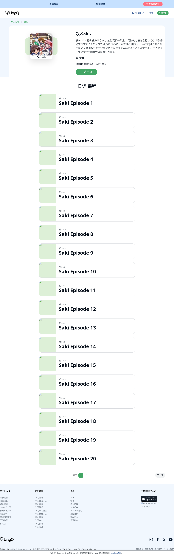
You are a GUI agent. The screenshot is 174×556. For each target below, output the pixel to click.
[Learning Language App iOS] (149, 499)
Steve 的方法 (5, 507)
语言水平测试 (76, 510)
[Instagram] (151, 539)
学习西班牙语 (41, 500)
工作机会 (74, 507)
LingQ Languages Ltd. (22, 549)
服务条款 (140, 549)
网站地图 (158, 549)
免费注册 (163, 13)
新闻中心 (74, 517)
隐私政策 (149, 549)
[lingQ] (12, 13)
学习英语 (39, 497)
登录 (151, 13)
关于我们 (4, 497)
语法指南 (74, 520)
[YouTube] (170, 539)
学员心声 (4, 520)
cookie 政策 (116, 553)
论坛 (72, 497)
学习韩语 (39, 523)
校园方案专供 (5, 510)
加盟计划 (74, 513)
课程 (26, 21)
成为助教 (74, 504)
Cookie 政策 (169, 549)
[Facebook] (157, 539)
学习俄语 (39, 526)
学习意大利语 (41, 510)
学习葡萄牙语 (41, 513)
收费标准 (4, 500)
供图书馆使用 (5, 517)
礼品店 (3, 523)
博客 (72, 500)
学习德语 (39, 507)
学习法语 (39, 504)
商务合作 (4, 513)
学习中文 (39, 520)
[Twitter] (164, 539)
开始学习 (86, 72)
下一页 (160, 475)
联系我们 (4, 504)
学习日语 (15, 21)
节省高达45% (152, 4)
